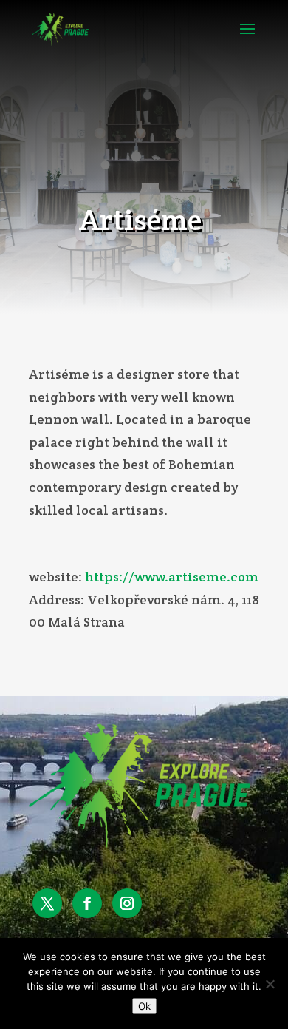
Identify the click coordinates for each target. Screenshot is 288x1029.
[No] (269, 983)
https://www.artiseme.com (171, 576)
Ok (144, 1006)
